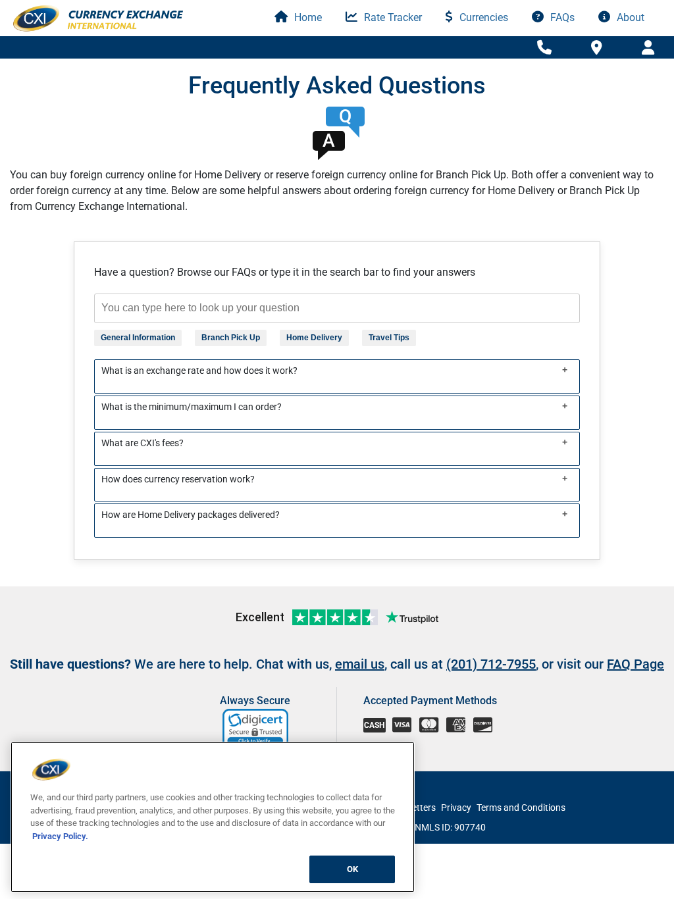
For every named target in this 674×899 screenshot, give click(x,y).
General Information (138, 337)
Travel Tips (389, 337)
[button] (256, 728)
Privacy (456, 807)
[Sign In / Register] (648, 48)
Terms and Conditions (521, 807)
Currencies (482, 17)
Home (307, 17)
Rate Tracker (391, 17)
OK (352, 869)
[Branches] (596, 46)
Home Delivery (314, 337)
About (629, 17)
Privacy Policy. (60, 836)
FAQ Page (635, 664)
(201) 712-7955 (491, 664)
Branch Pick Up (230, 337)
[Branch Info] (544, 48)
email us (359, 664)
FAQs (561, 17)
